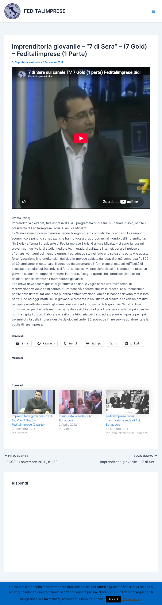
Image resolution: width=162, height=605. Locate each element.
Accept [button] (113, 599)
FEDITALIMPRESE (44, 11)
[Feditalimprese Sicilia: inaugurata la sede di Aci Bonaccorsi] (127, 402)
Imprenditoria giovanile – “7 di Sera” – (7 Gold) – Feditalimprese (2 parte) (32, 420)
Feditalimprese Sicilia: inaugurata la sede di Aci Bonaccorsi (123, 420)
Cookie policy (132, 599)
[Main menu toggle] (153, 11)
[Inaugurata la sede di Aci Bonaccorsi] (80, 402)
